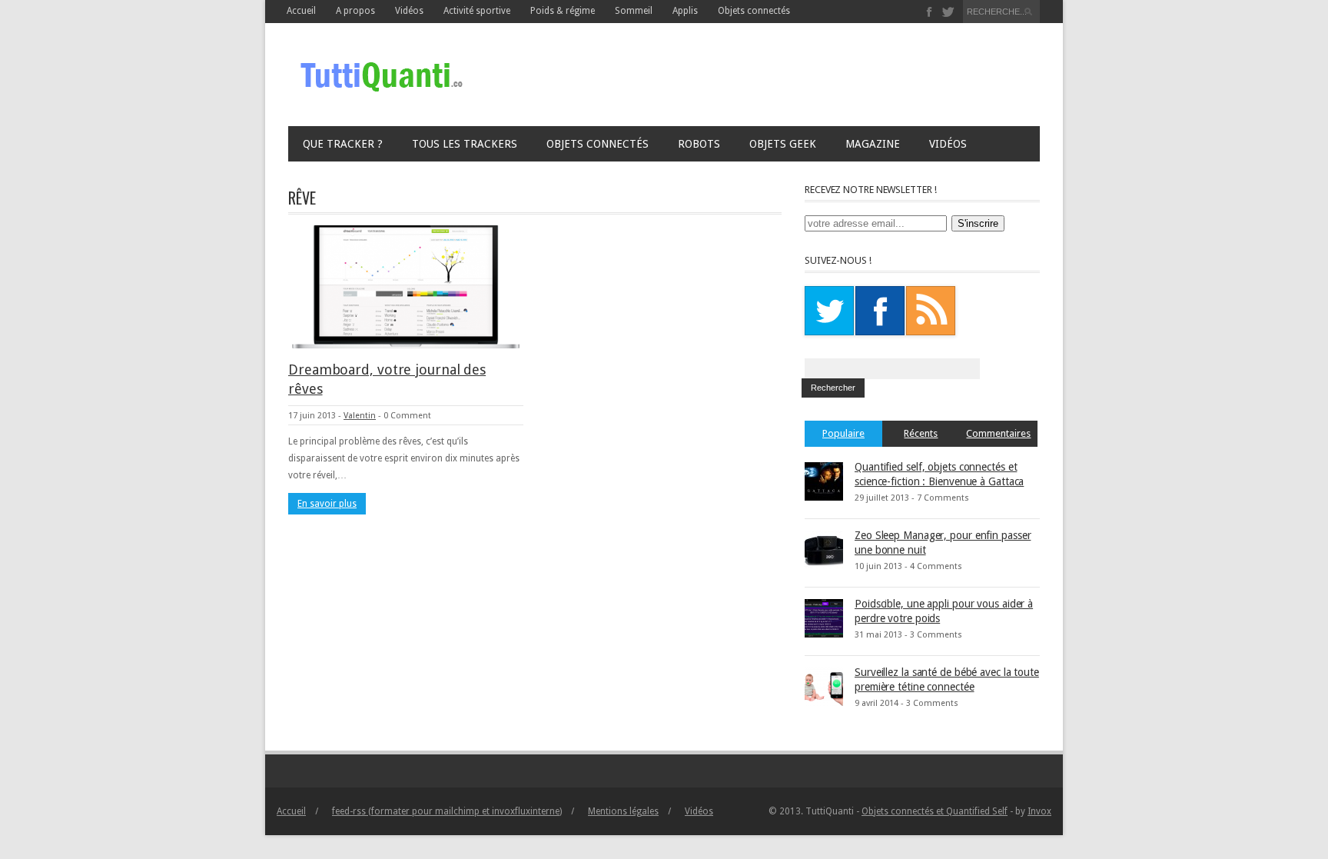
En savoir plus (327, 503)
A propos (355, 10)
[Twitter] (948, 12)
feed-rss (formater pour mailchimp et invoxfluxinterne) (447, 811)
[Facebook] (929, 12)
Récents (921, 433)
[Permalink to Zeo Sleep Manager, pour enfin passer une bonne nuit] (824, 549)
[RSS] (930, 310)
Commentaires (998, 433)
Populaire (843, 433)
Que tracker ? (343, 144)
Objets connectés (754, 10)
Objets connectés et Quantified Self (935, 811)
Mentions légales (623, 811)
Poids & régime (562, 10)
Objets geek (782, 144)
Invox (1039, 811)
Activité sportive (476, 10)
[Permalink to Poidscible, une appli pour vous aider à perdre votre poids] (824, 617)
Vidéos (948, 144)
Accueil (301, 10)
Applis (685, 10)
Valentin (360, 416)
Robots (699, 144)
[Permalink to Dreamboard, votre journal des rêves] (405, 286)
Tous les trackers (464, 144)
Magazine (872, 144)
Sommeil (633, 10)
